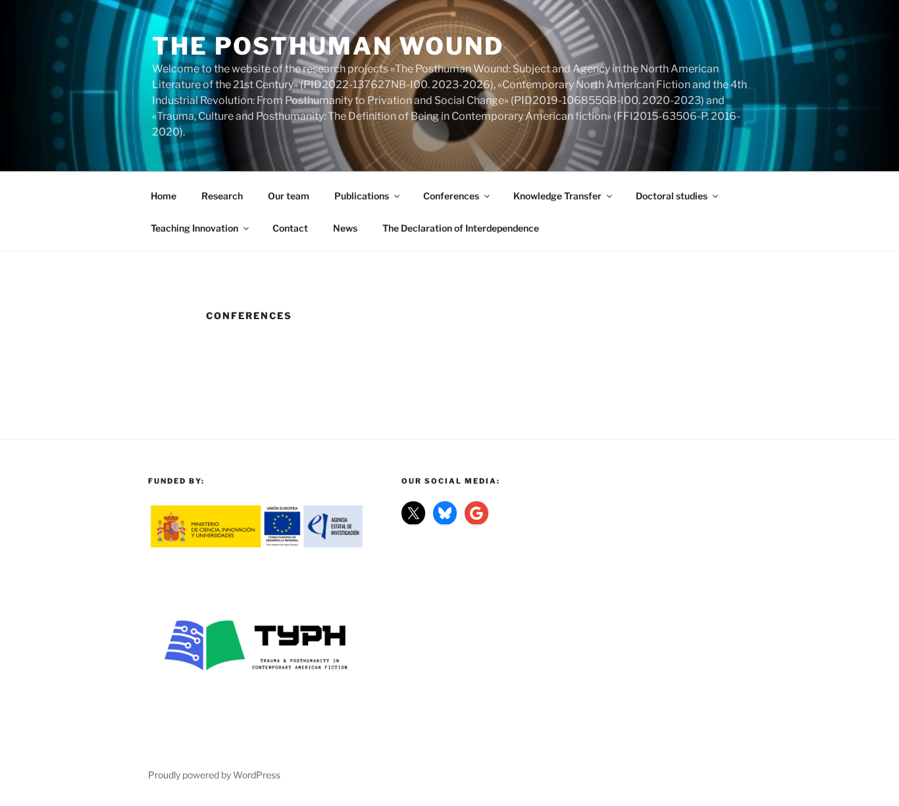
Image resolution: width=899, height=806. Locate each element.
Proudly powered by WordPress (214, 774)
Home (163, 195)
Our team (288, 195)
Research (222, 195)
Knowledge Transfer (557, 195)
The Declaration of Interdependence (460, 228)
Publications (361, 195)
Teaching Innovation (194, 228)
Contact (290, 228)
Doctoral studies (671, 195)
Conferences (451, 195)
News (345, 228)
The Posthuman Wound (328, 46)
